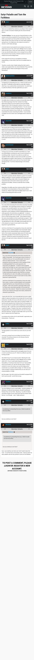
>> (14, 252)
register (18, 466)
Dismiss (30, 1)
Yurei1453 (10, 252)
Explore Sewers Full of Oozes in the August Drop (13, 1)
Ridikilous (10, 432)
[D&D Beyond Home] (6, 6)
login (7, 466)
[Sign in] (28, 6)
